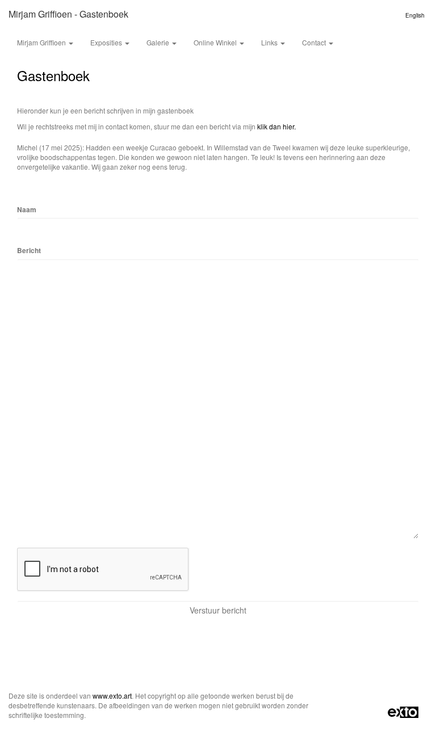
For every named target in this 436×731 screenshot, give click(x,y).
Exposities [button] (107, 42)
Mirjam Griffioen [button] (42, 42)
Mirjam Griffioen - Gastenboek (68, 13)
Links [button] (270, 42)
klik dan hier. (276, 126)
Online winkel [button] (216, 42)
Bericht (29, 250)
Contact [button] (315, 42)
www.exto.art (112, 695)
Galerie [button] (158, 42)
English (415, 15)
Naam (26, 210)
